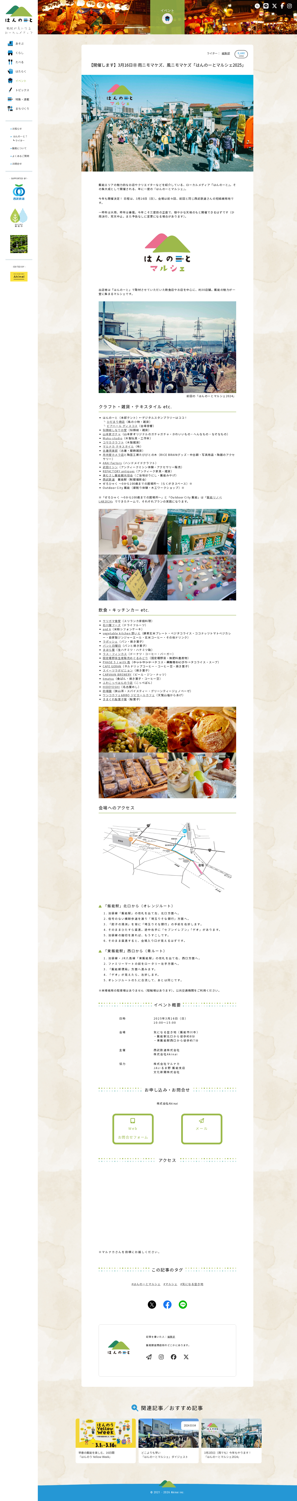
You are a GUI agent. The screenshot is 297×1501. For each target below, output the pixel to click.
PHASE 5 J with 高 (116, 662)
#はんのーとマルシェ (146, 1284)
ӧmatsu (108, 678)
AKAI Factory (112, 463)
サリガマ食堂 (112, 621)
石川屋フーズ (112, 625)
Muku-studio (113, 438)
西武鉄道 (109, 479)
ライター (20, 140)
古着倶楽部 (110, 450)
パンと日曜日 (112, 646)
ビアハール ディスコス (122, 426)
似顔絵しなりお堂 (115, 430)
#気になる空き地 (192, 1284)
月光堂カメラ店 (113, 455)
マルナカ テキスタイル (118, 446)
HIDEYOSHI (111, 687)
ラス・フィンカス (115, 654)
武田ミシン (110, 467)
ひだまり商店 (116, 422)
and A (107, 629)
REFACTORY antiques (119, 471)
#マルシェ (170, 1284)
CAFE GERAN (112, 666)
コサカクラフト (113, 442)
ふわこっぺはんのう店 (118, 683)
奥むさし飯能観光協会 (118, 475)
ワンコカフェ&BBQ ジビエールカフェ (129, 695)
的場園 (107, 691)
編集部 (226, 53)
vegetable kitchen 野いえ (122, 633)
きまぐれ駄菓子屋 (115, 699)
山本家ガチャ (112, 434)
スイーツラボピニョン (118, 670)
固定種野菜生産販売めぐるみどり (125, 658)
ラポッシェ (110, 641)
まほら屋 (109, 650)
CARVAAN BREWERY (117, 674)
